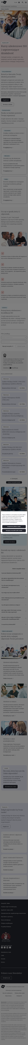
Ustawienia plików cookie (14, 526)
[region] (14, 522)
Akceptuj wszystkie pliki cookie (14, 530)
